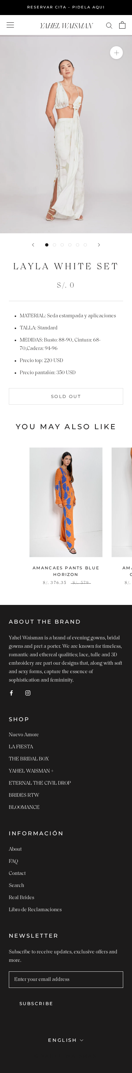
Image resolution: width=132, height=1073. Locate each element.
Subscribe (36, 1003)
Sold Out (66, 396)
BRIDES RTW (24, 795)
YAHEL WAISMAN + (31, 771)
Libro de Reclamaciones (35, 910)
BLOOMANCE (24, 807)
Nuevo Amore (24, 735)
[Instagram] (27, 693)
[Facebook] (11, 693)
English (62, 1040)
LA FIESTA (21, 747)
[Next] (99, 245)
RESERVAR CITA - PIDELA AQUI (66, 7)
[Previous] (33, 245)
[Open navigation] (10, 25)
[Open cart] (122, 25)
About (15, 849)
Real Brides (21, 898)
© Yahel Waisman (66, 1056)
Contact (17, 873)
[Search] (109, 25)
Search (16, 885)
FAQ (13, 861)
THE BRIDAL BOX (29, 759)
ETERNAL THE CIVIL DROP (40, 783)
